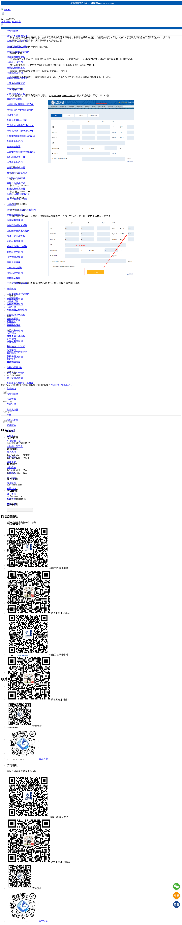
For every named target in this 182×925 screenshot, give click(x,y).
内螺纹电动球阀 (15, 341)
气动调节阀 (12, 394)
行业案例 (11, 483)
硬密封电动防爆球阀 (17, 352)
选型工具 (11, 436)
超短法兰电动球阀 (16, 346)
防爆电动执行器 (15, 141)
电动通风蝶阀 (13, 262)
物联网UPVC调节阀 (17, 41)
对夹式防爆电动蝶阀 (17, 246)
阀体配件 (11, 425)
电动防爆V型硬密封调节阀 (20, 104)
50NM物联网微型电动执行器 (21, 152)
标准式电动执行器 (16, 188)
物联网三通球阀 (15, 304)
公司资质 (11, 494)
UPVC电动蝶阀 (14, 267)
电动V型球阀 (13, 320)
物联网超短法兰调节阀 (18, 52)
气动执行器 (12, 409)
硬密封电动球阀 (15, 357)
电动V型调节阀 (14, 99)
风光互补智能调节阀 (17, 36)
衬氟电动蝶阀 (13, 278)
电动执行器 (12, 115)
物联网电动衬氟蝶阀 (17, 225)
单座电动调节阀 (15, 88)
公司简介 (11, 499)
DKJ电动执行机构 (16, 178)
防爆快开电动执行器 (17, 120)
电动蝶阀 (11, 204)
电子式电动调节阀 (16, 67)
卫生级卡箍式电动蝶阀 (18, 231)
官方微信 (6, 21)
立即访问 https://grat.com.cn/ (102, 3)
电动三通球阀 (13, 362)
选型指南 (11, 467)
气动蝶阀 (11, 399)
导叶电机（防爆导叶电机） (20, 125)
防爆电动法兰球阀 (16, 315)
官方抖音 (16, 21)
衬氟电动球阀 (13, 325)
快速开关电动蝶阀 (16, 236)
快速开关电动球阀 (16, 336)
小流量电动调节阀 (16, 83)
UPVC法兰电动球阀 (17, 309)
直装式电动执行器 (16, 183)
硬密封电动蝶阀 (15, 241)
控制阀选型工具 (15, 446)
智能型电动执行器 (16, 167)
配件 (9, 415)
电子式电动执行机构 (17, 199)
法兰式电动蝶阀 (15, 257)
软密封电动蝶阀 (15, 252)
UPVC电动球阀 (14, 367)
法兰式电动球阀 (15, 330)
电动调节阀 (12, 31)
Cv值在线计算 (14, 441)
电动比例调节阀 (15, 73)
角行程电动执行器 (16, 157)
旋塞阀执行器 (13, 146)
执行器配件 (12, 420)
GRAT (7, 9)
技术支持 (11, 451)
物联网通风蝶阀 (15, 215)
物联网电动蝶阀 (15, 220)
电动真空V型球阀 (15, 373)
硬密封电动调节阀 (16, 94)
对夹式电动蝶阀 (15, 273)
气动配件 (11, 430)
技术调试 (11, 457)
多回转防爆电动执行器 (18, 194)
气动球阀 (11, 404)
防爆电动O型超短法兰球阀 (20, 383)
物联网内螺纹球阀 (16, 57)
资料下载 (11, 462)
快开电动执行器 (15, 162)
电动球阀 (11, 288)
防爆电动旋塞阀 (15, 299)
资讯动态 (11, 488)
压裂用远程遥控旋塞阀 (18, 294)
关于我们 (11, 478)
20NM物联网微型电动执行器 (21, 136)
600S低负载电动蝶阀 (17, 283)
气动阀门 (11, 388)
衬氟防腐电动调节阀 (17, 78)
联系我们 (11, 504)
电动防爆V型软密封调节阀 (20, 109)
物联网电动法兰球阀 (17, 46)
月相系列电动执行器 (17, 173)
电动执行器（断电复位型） (20, 131)
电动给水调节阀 (15, 62)
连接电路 (11, 473)
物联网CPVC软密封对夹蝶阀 (21, 209)
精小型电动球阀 (15, 378)
